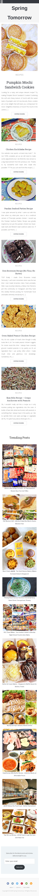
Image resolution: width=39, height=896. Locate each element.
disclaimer (26, 887)
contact (18, 887)
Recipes (19, 75)
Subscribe (19, 867)
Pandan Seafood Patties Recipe (18, 208)
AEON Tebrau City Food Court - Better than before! (20, 806)
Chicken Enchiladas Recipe (18, 149)
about (11, 887)
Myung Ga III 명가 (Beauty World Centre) (19, 725)
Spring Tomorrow (19, 12)
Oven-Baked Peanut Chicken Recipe (18, 335)
